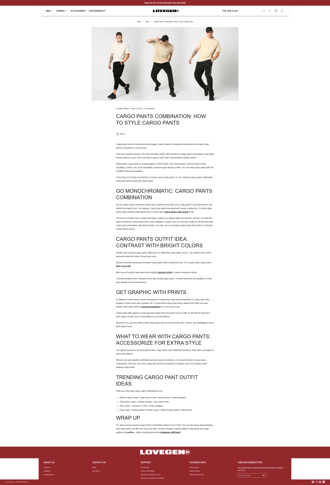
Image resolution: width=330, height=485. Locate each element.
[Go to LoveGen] (165, 452)
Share (122, 134)
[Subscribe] (263, 475)
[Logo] (165, 10)
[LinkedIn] (324, 482)
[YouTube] (320, 482)
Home (139, 22)
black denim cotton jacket (176, 212)
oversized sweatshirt (150, 307)
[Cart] (282, 11)
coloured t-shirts (164, 272)
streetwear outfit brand (170, 432)
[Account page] (270, 11)
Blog (147, 22)
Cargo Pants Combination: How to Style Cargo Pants (173, 22)
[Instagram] (316, 482)
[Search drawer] (264, 11)
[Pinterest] (313, 482)
